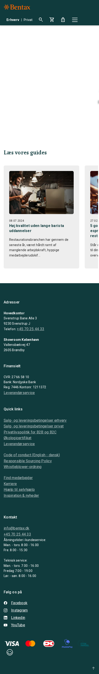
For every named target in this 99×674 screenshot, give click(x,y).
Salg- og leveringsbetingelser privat (34, 426)
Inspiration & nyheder (21, 495)
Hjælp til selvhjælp (19, 489)
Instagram (19, 610)
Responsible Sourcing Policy (28, 461)
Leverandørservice (19, 393)
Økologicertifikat (17, 438)
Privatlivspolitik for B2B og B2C (30, 432)
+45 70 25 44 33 (30, 329)
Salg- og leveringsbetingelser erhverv (35, 420)
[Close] (75, 19)
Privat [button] (28, 20)
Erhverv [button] (12, 20)
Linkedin (18, 617)
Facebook (19, 603)
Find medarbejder (18, 478)
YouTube (18, 625)
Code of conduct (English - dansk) (32, 455)
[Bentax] (17, 7)
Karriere (10, 484)
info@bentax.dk (16, 528)
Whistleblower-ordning (22, 467)
